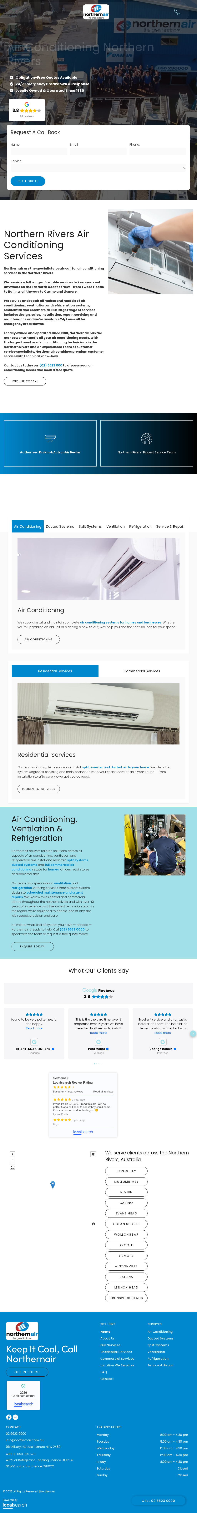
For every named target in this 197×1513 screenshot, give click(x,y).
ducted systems (24, 865)
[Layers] (93, 1154)
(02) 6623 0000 (72, 929)
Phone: (134, 144)
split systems (77, 860)
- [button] (12, 1159)
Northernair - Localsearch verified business (23, 1395)
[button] (14, 12)
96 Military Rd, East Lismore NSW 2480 (33, 1447)
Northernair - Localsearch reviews (83, 1105)
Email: (74, 144)
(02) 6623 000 (50, 365)
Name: (15, 144)
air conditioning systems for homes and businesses (120, 622)
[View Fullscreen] (12, 1166)
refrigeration (22, 888)
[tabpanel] (98, 591)
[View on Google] (34, 1042)
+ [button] (12, 1154)
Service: (16, 161)
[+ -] (53, 1188)
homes (53, 869)
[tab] (28, 526)
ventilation (62, 883)
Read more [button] (34, 1028)
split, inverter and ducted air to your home (115, 767)
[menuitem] (122, 1334)
